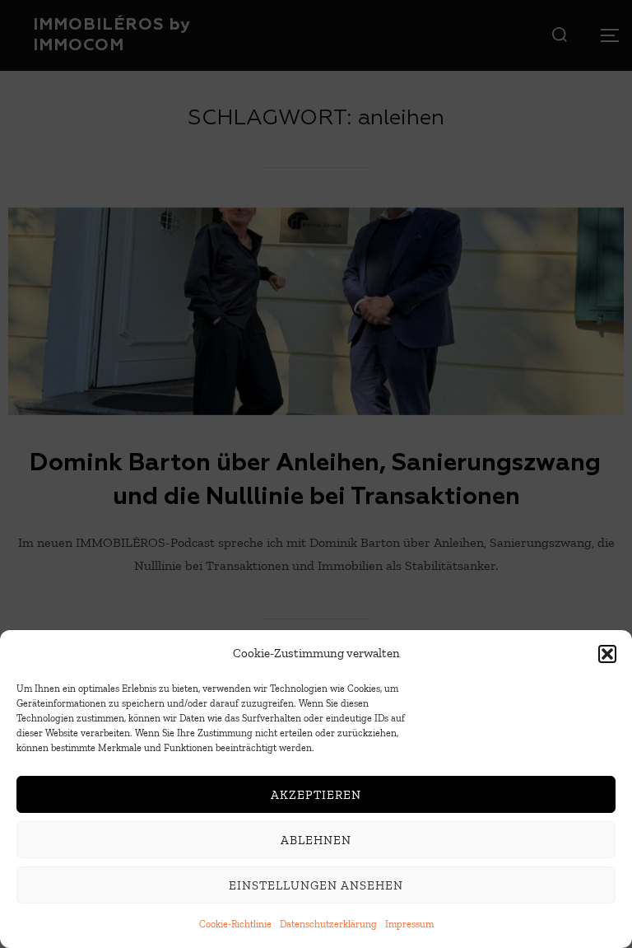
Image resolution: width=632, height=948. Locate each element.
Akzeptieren (316, 794)
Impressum (409, 924)
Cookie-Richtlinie (235, 924)
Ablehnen (316, 840)
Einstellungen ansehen (316, 885)
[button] (607, 654)
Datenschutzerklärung (328, 924)
